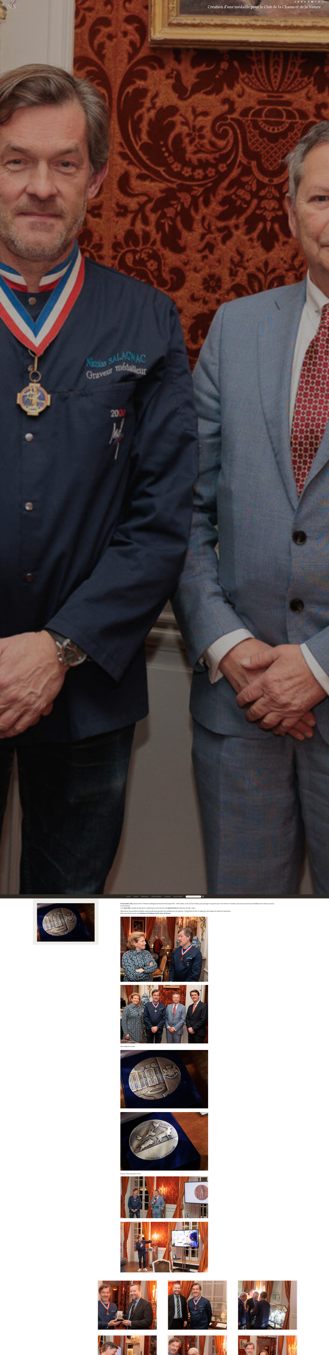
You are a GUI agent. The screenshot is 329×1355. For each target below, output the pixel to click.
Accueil (128, 896)
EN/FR (324, 2)
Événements (144, 896)
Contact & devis (178, 896)
